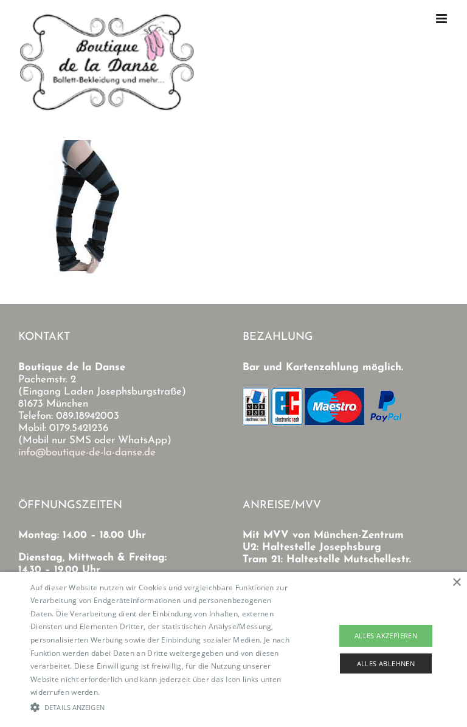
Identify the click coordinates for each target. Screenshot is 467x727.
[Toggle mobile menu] (442, 18)
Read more (121, 692)
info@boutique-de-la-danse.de (87, 452)
